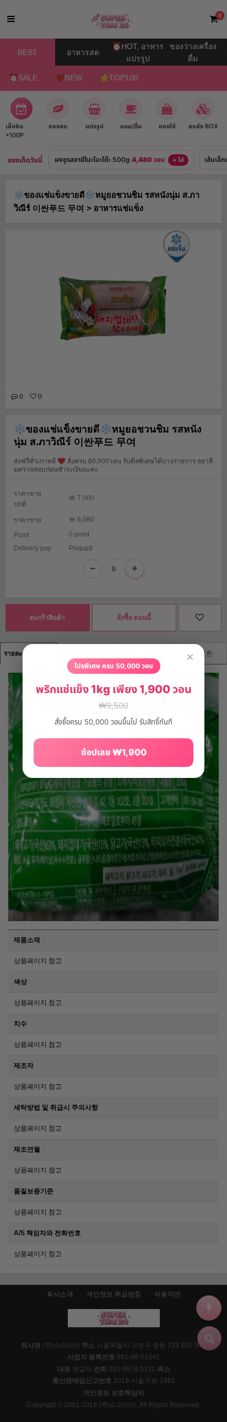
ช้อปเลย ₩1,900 (114, 752)
